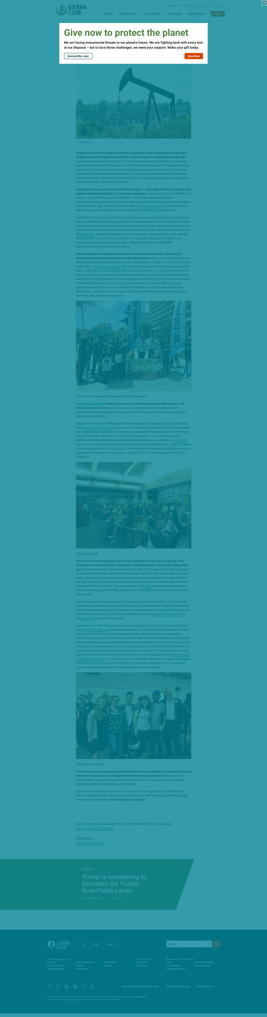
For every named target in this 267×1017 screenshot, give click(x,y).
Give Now (194, 56)
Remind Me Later (78, 56)
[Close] (264, 2)
